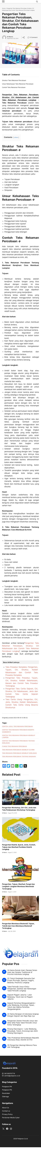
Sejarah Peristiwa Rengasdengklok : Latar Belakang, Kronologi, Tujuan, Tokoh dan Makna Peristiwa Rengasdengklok (21, 1006)
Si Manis (10, 37)
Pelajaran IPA (7, 1087)
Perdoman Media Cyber (11, 1118)
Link (29, 37)
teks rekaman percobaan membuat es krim (18, 750)
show (16, 137)
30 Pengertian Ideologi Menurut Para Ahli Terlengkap (22, 1046)
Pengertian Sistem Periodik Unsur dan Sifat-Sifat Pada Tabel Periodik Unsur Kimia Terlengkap (22, 1023)
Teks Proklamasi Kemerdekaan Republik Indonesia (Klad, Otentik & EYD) (23, 1039)
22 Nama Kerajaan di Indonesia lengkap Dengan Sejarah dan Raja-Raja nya (23, 1015)
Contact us (6, 1111)
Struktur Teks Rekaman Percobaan (14, 80)
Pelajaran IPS (7, 1090)
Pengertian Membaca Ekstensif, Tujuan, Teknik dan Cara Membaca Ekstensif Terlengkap (18, 925)
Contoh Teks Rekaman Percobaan (13, 87)
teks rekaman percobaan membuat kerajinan (19, 753)
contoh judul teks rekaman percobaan (17, 726)
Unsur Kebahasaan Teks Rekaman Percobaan (17, 84)
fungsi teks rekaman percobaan (14, 746)
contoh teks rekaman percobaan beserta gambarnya (18, 731)
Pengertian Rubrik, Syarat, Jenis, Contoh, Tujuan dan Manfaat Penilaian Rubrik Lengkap (19, 847)
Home (3, 8)
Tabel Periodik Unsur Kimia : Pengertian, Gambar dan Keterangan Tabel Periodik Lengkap (21, 989)
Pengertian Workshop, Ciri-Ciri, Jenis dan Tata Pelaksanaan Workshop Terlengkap (19, 809)
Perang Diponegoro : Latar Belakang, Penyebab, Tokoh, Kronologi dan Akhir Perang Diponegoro (22, 1031)
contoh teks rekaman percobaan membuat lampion (18, 736)
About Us (5, 1108)
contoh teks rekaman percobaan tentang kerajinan (18, 742)
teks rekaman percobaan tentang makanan (19, 756)
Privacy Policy (7, 1114)
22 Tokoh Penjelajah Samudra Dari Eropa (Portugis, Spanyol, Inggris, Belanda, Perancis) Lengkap (21, 980)
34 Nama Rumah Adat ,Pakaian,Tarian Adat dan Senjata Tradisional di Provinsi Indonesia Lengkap (22, 972)
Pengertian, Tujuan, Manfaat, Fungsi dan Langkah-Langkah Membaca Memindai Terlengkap (18, 886)
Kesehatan (6, 1093)
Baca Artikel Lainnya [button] (11, 662)
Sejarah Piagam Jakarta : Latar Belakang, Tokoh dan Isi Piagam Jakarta (20, 997)
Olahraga (5, 1097)
